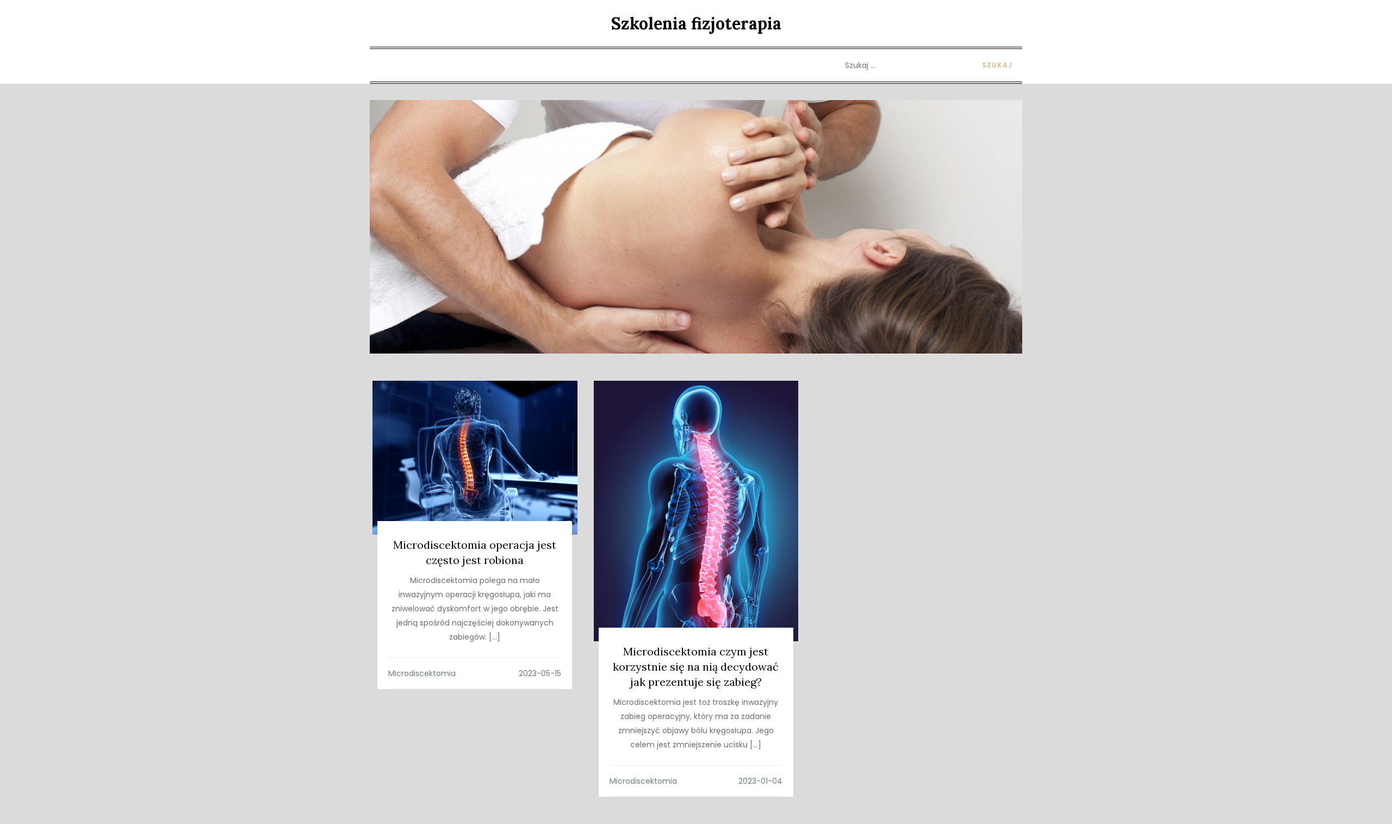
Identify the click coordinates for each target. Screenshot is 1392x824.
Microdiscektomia (422, 673)
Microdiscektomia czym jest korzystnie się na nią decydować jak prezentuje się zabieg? (696, 667)
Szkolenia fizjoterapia (696, 23)
